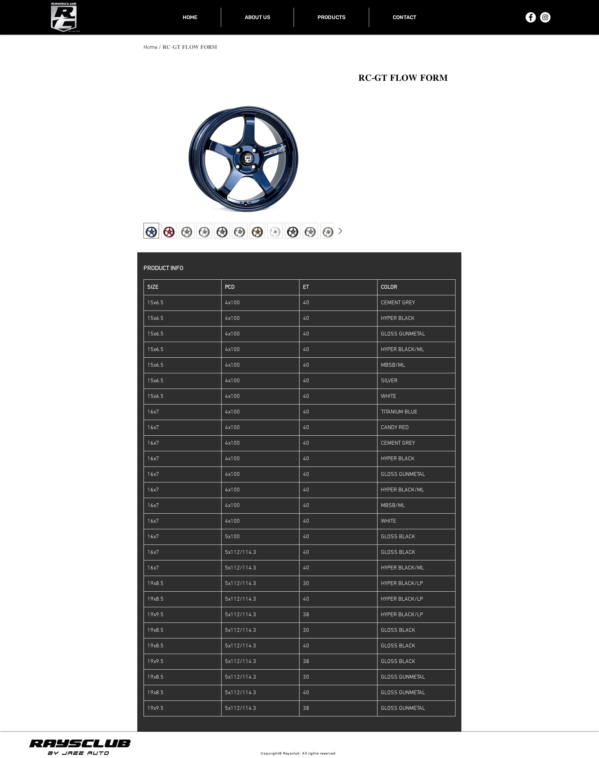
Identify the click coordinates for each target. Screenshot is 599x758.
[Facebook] (531, 17)
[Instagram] (545, 17)
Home (150, 47)
